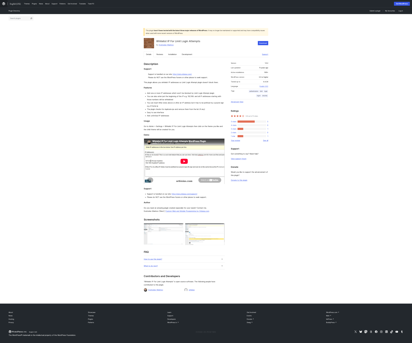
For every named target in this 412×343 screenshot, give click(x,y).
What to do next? (151, 266)
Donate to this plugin (239, 180)
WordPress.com (332, 312)
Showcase (91, 312)
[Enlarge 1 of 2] (180, 226)
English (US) (264, 86)
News (11, 316)
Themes (91, 316)
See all (265, 140)
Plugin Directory (14, 11)
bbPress (330, 319)
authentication (253, 91)
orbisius (192, 290)
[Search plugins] (31, 18)
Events (249, 316)
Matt (328, 316)
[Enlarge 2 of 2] (222, 226)
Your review (235, 140)
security (264, 95)
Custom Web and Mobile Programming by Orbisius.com (187, 211)
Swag (250, 322)
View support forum (238, 159)
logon (259, 95)
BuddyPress (331, 322)
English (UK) (33, 332)
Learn (169, 312)
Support (265, 54)
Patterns (91, 322)
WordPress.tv (173, 322)
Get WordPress (402, 4)
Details (148, 54)
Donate (250, 319)
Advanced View (237, 102)
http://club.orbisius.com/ (182, 74)
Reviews (159, 54)
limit (261, 91)
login (265, 91)
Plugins (90, 319)
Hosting (11, 319)
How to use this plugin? (153, 259)
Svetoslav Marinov (166, 45)
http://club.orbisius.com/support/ (184, 194)
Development (187, 54)
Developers (171, 319)
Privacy (11, 322)
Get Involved (251, 312)
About (11, 312)
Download (263, 43)
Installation (172, 54)
